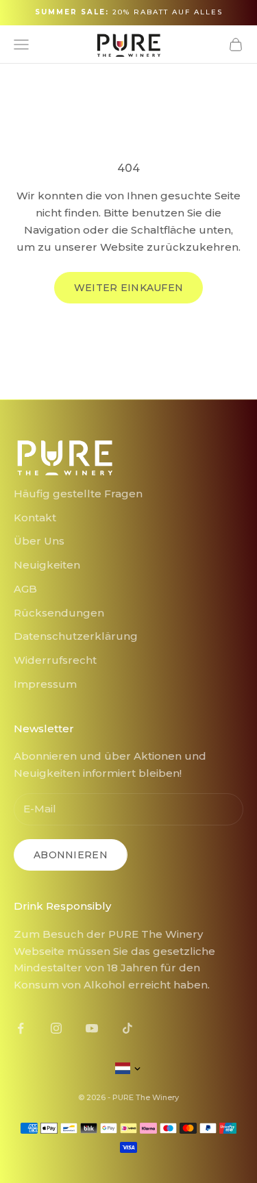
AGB (25, 588)
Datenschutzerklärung (76, 636)
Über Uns (39, 540)
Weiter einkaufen (128, 288)
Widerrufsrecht (55, 660)
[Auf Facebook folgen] (20, 1028)
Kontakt (35, 517)
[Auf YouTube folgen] (92, 1028)
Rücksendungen (59, 612)
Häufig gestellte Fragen (78, 493)
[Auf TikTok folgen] (127, 1028)
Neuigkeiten (47, 564)
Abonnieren (71, 855)
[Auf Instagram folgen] (56, 1028)
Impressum (45, 683)
